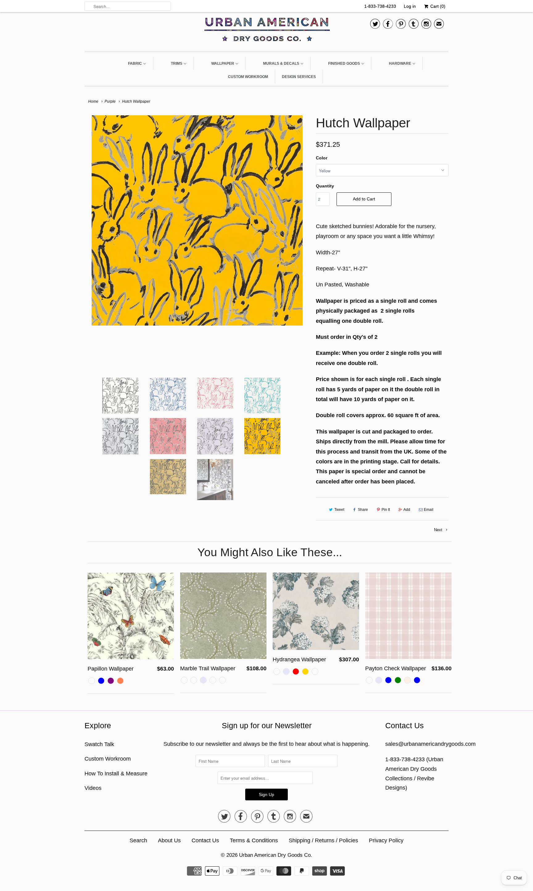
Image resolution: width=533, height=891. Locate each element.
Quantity (325, 185)
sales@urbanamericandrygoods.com (430, 744)
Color (321, 157)
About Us (169, 840)
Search (138, 840)
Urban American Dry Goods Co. (275, 855)
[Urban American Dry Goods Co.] (266, 31)
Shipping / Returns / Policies (323, 840)
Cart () (437, 6)
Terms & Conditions (254, 840)
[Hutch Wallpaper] (197, 220)
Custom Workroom (108, 759)
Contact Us (205, 840)
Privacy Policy (386, 840)
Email (428, 509)
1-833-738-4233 (380, 6)
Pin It (386, 509)
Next (439, 530)
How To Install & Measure (116, 773)
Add (406, 509)
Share (363, 509)
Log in (410, 6)
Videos (93, 788)
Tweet (339, 509)
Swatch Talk (99, 744)
